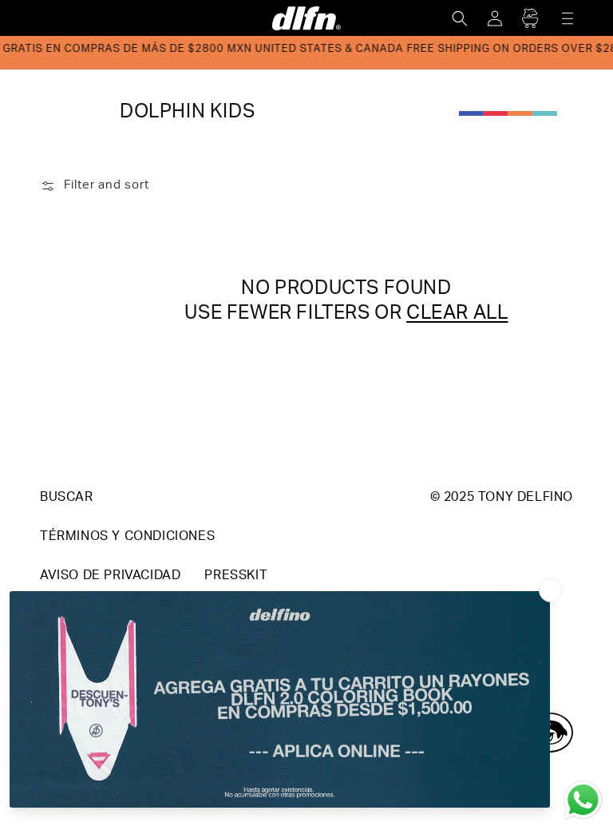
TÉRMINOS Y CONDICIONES (127, 537)
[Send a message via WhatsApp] (583, 800)
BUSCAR (66, 498)
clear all (457, 314)
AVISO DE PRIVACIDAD (110, 576)
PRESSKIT (235, 576)
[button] (459, 18)
